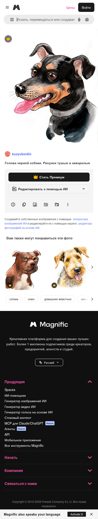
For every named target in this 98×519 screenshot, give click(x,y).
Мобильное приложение (23, 440)
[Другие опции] (67, 204)
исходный (30, 39)
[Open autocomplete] (10, 19)
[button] (49, 362)
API (7, 434)
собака (13, 299)
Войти (86, 7)
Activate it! (76, 514)
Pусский (49, 362)
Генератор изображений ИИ (25, 401)
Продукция (15, 381)
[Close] (91, 514)
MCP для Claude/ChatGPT (29, 423)
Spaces (10, 389)
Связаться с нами (21, 483)
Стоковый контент (18, 417)
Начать (11, 457)
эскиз (31, 299)
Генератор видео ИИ (20, 406)
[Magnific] (49, 325)
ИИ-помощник (15, 395)
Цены (70, 7)
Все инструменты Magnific (24, 445)
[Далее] (92, 267)
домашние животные (58, 299)
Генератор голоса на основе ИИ (29, 412)
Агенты (15, 428)
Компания (14, 470)
